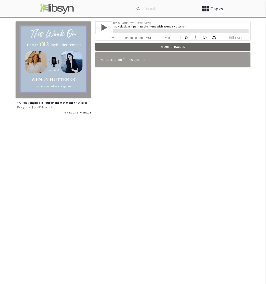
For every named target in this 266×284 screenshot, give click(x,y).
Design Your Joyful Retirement (34, 107)
